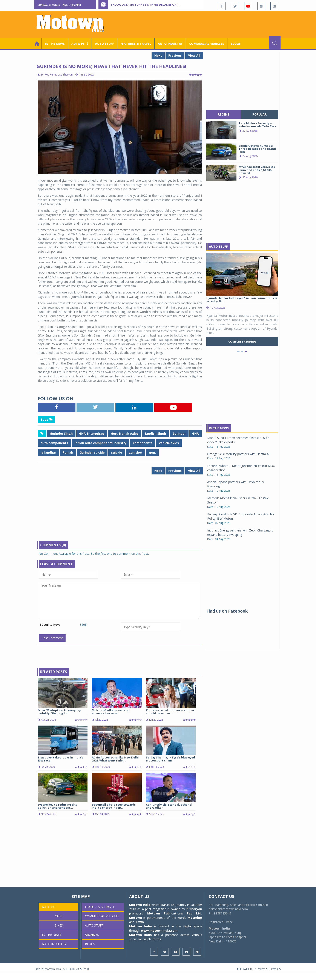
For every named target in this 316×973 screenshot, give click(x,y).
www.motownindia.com (159, 930)
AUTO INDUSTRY (170, 44)
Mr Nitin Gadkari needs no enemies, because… (111, 711)
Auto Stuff (104, 44)
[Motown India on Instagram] (261, 6)
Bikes (58, 925)
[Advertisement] (202, 24)
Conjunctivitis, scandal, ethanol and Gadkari (169, 806)
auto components (54, 443)
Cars (58, 916)
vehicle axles (169, 443)
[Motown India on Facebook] (222, 6)
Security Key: (50, 624)
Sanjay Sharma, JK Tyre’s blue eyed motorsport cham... (170, 758)
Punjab (68, 452)
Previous (175, 55)
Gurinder (179, 433)
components (142, 443)
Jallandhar (48, 452)
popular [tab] (259, 114)
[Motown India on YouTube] (248, 6)
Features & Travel (135, 44)
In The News (219, 428)
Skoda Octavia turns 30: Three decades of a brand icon (154, 4)
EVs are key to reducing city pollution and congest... (57, 806)
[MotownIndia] (72, 23)
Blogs (236, 44)
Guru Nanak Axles (124, 433)
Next (158, 55)
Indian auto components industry (100, 443)
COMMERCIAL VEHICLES (206, 44)
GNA (195, 433)
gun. (152, 452)
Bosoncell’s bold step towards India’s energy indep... (114, 806)
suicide (116, 452)
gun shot (136, 452)
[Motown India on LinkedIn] (274, 6)
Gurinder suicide (92, 452)
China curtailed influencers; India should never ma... (170, 711)
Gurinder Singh (61, 433)
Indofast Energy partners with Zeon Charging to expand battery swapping (240, 532)
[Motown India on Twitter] (235, 6)
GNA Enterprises (91, 433)
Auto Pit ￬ (79, 44)
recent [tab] (224, 114)
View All (194, 55)
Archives (92, 935)
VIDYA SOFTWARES (269, 969)
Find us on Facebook (227, 611)
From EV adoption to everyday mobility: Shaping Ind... (59, 711)
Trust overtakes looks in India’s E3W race (60, 758)
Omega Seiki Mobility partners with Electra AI (238, 454)
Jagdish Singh (155, 433)
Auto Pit (49, 907)
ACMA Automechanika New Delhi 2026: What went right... (115, 758)
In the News (55, 44)
